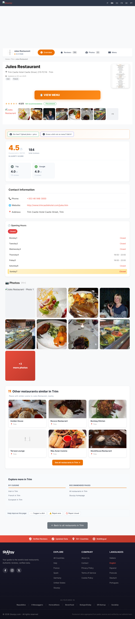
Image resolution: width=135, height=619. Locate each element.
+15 (112, 114)
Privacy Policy (87, 568)
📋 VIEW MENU (50, 95)
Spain (56, 573)
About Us (85, 558)
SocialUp (115, 605)
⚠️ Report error (55, 513)
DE (126, 3)
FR (122, 3)
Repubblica (21, 605)
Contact (84, 563)
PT (131, 3)
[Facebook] (5, 570)
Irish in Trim (13, 491)
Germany (57, 578)
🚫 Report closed (72, 513)
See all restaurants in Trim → (67, 462)
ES (117, 3)
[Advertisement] (67, 27)
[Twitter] (19, 570)
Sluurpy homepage (77, 495)
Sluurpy (57, 588)
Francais (113, 573)
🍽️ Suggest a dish (38, 513)
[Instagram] (12, 570)
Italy (55, 563)
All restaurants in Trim (78, 491)
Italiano (113, 558)
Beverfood (69, 605)
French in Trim (14, 495)
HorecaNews (54, 605)
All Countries (59, 558)
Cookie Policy (87, 578)
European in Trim (15, 500)
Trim (12, 59)
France (56, 568)
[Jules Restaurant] (11, 114)
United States (59, 583)
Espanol (113, 568)
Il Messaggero (37, 605)
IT (107, 3)
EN (112, 3)
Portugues (114, 583)
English (113, 563)
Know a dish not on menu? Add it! (59, 134)
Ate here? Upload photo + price (25, 134)
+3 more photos (20, 365)
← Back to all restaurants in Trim (67, 525)
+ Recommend (50, 103)
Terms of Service (88, 573)
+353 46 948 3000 (36, 198)
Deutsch (113, 578)
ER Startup (101, 605)
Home (7, 59)
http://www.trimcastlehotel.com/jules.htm (47, 205)
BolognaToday (85, 605)
